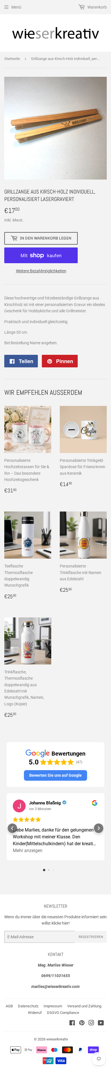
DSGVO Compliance (63, 1012)
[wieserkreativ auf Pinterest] (82, 1023)
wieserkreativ (57, 1039)
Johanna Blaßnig (45, 803)
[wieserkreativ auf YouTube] (101, 1023)
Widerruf (35, 1012)
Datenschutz (28, 1006)
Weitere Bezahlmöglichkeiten (41, 271)
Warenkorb (97, 7)
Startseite (12, 59)
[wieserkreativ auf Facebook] (72, 1023)
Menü (16, 7)
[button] (55, 775)
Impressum (53, 1006)
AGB (9, 1006)
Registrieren (91, 937)
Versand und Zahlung (84, 1006)
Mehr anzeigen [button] (27, 850)
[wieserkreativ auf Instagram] (91, 1023)
